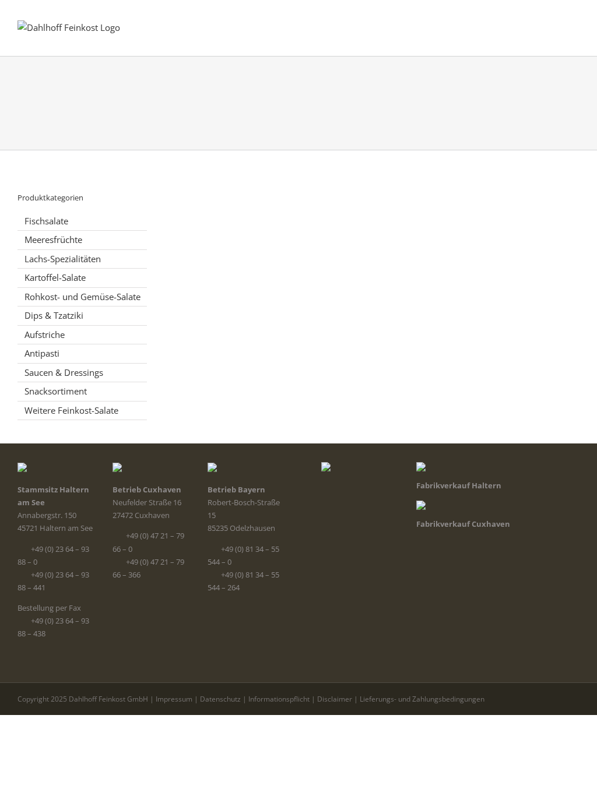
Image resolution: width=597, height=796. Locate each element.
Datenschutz (220, 699)
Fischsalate (46, 221)
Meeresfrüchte (53, 239)
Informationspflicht (279, 699)
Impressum (174, 699)
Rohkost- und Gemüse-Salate (82, 296)
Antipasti (41, 353)
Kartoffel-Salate (55, 277)
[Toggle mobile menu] (575, 23)
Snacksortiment (55, 391)
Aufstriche (44, 334)
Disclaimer (334, 699)
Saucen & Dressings (63, 372)
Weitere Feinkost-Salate (71, 410)
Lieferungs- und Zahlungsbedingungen (422, 699)
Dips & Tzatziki (53, 315)
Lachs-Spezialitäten (62, 259)
